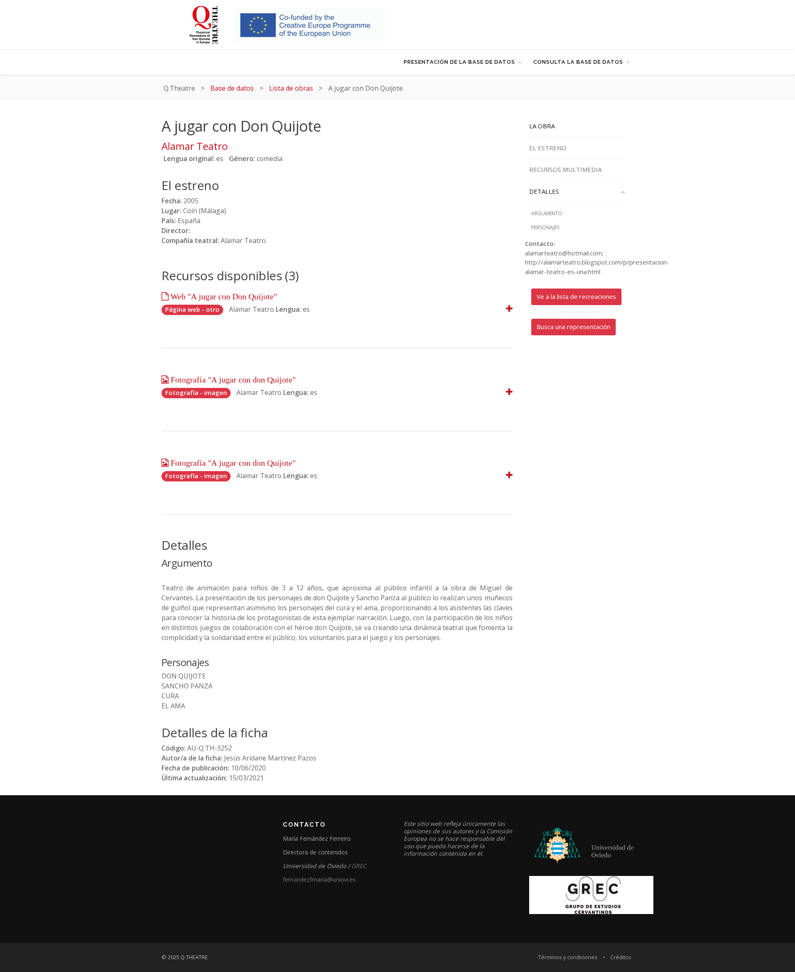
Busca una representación (573, 326)
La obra (542, 126)
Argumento (546, 213)
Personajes (545, 227)
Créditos (620, 957)
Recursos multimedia (565, 169)
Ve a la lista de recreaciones (576, 296)
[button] (509, 309)
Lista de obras (291, 88)
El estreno (547, 148)
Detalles (544, 191)
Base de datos (232, 88)
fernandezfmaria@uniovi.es (319, 879)
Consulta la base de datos (578, 62)
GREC (359, 866)
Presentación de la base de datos (459, 62)
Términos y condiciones (567, 957)
